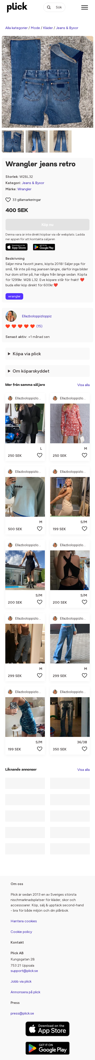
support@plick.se (24, 971)
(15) (39, 326)
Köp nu (47, 224)
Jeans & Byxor (67, 28)
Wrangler (24, 189)
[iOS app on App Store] (17, 247)
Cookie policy (21, 932)
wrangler (14, 296)
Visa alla (83, 385)
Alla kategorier (16, 28)
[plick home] (17, 7)
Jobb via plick (21, 981)
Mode (35, 28)
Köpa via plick (27, 353)
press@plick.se (22, 1013)
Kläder (48, 28)
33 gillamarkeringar (26, 200)
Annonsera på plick (25, 992)
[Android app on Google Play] (44, 247)
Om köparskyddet (31, 371)
